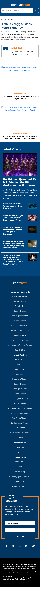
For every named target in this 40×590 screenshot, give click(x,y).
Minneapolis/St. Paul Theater (20, 345)
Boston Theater (20, 311)
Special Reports (20, 133)
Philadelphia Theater (20, 325)
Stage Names (20, 462)
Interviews (20, 374)
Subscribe (20, 536)
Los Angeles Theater (20, 306)
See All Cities (20, 350)
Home (3, 19)
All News (20, 437)
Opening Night (20, 369)
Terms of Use (25, 579)
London (20, 452)
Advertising (20, 471)
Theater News (20, 93)
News (10, 19)
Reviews (20, 364)
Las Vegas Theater (20, 316)
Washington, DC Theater (20, 340)
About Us (20, 481)
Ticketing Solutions (20, 486)
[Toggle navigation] (1, 4)
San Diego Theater (20, 418)
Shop (20, 466)
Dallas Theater (20, 393)
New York (20, 447)
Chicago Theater (20, 301)
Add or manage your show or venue (20, 476)
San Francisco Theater (20, 330)
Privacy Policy (14, 579)
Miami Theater (20, 320)
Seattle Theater (20, 335)
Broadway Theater (20, 296)
